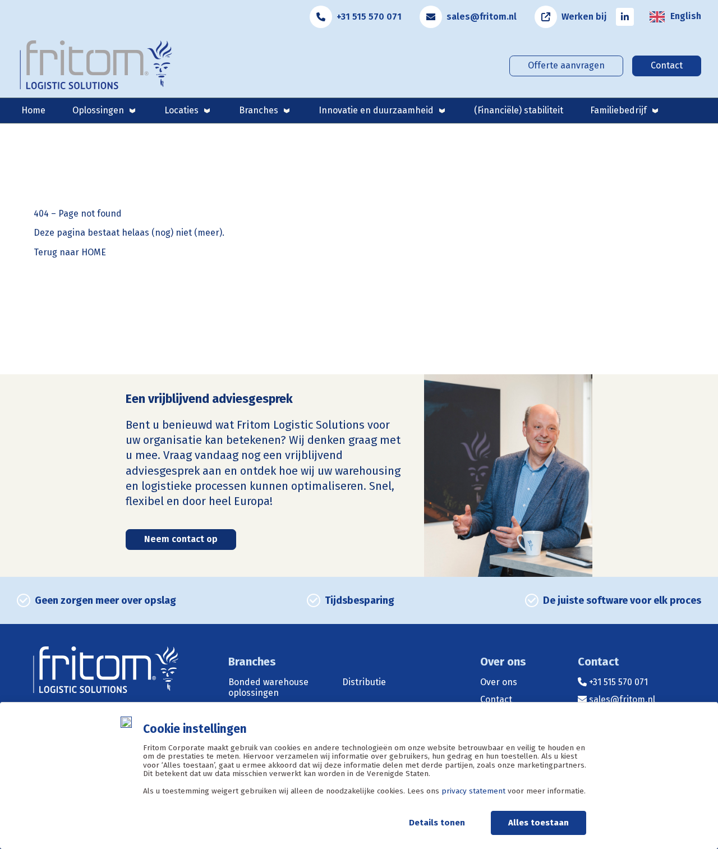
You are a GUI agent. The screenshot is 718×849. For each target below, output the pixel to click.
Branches (258, 110)
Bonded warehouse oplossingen (268, 687)
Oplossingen (98, 110)
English (685, 16)
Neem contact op (181, 539)
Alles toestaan (538, 823)
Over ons (498, 682)
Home (33, 110)
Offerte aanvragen (566, 65)
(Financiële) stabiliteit (518, 110)
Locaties (181, 110)
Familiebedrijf (618, 110)
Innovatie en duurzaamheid (376, 110)
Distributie (364, 682)
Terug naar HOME (70, 252)
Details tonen (437, 823)
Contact (667, 65)
